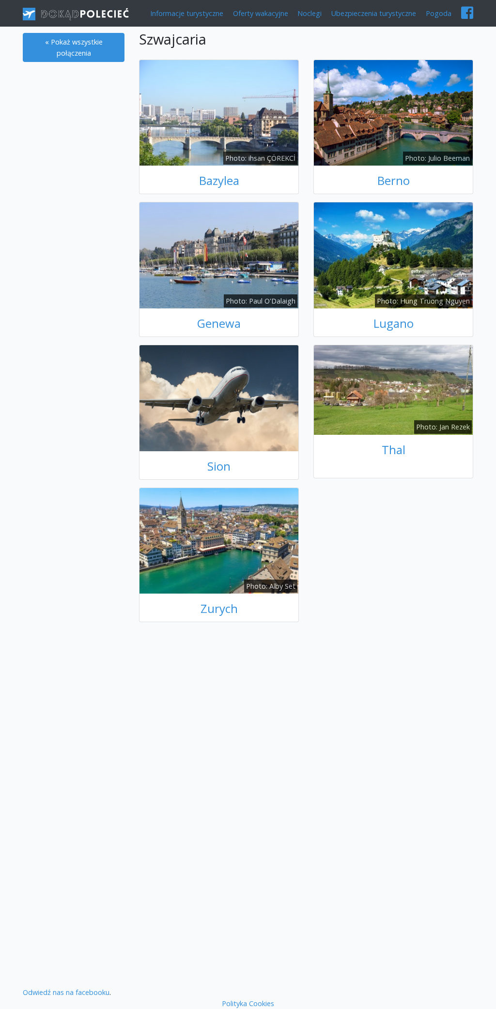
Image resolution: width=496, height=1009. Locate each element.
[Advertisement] (73, 229)
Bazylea (219, 180)
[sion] (219, 397)
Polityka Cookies (248, 1003)
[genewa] (219, 255)
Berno (393, 180)
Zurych (219, 608)
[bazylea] (219, 112)
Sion (219, 466)
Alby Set (282, 586)
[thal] (393, 389)
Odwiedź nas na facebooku (66, 992)
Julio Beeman (449, 158)
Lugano (393, 323)
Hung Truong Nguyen (435, 301)
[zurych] (219, 540)
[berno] (393, 112)
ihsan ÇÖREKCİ (271, 158)
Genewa (219, 323)
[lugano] (393, 255)
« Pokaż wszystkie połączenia (74, 47)
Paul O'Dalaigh (272, 301)
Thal (393, 450)
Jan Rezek (454, 426)
